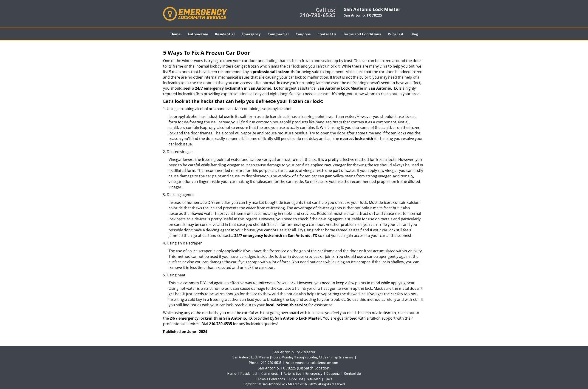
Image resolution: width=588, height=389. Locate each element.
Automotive (197, 34)
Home (175, 34)
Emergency (251, 34)
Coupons (303, 34)
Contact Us (326, 34)
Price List (396, 34)
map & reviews (342, 357)
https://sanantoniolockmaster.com (312, 363)
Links (328, 379)
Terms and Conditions (362, 34)
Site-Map (313, 379)
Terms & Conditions (270, 379)
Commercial (278, 34)
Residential (225, 34)
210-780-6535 (317, 15)
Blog (414, 34)
